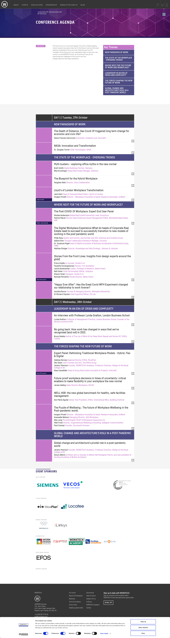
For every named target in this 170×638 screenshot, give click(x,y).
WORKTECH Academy (93, 605)
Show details (104, 633)
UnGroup (89, 602)
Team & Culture (91, 596)
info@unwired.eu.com (41, 616)
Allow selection (143, 627)
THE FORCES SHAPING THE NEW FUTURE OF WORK (118, 82)
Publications (37, 5)
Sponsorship (51, 5)
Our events (72, 593)
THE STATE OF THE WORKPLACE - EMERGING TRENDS (118, 59)
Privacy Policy (73, 605)
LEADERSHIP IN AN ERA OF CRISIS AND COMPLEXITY (116, 74)
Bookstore (72, 599)
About (16, 5)
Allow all (143, 621)
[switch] (62, 633)
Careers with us (91, 599)
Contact (88, 608)
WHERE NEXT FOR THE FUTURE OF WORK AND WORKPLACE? (118, 66)
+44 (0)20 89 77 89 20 (41, 614)
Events (25, 5)
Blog (83, 5)
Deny (143, 633)
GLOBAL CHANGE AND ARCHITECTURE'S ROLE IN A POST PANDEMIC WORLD (116, 90)
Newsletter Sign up (69, 5)
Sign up (108, 602)
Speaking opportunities (76, 608)
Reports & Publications (76, 596)
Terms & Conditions (75, 602)
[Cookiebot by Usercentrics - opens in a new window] (23, 634)
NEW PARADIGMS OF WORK (116, 52)
